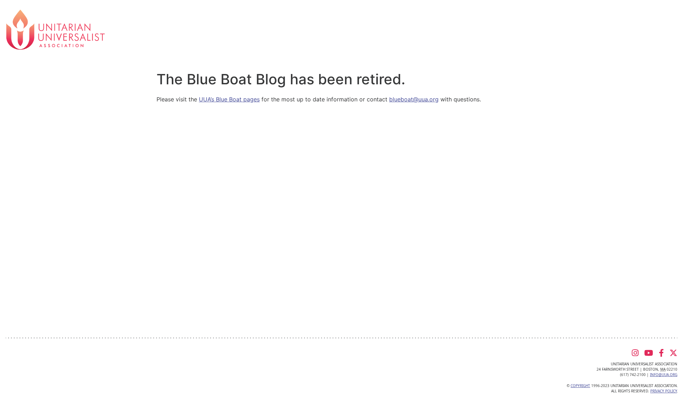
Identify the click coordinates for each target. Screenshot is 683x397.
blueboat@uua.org (414, 99)
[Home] (55, 29)
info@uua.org (663, 374)
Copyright (580, 385)
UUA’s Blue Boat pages (229, 99)
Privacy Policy (663, 390)
